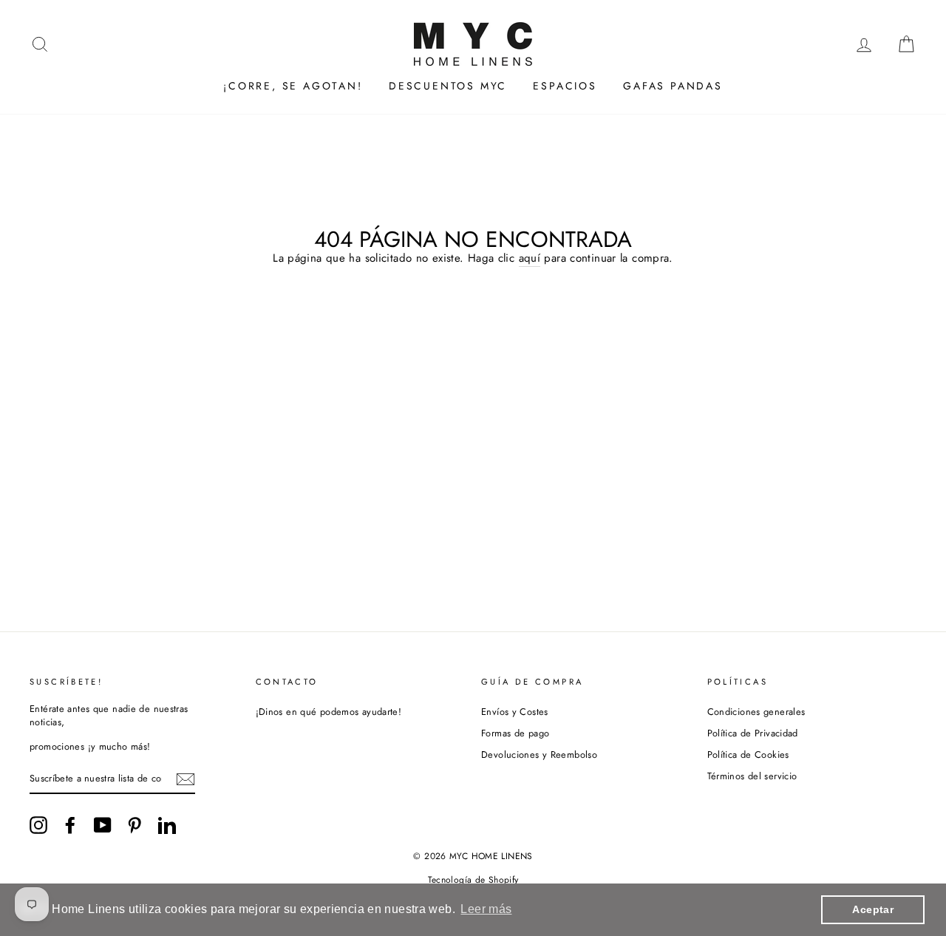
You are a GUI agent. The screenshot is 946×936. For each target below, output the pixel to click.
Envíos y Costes (514, 712)
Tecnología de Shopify (473, 879)
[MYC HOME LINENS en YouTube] (103, 825)
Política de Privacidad (752, 733)
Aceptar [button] (873, 909)
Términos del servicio (752, 776)
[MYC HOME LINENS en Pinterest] (134, 825)
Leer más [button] (485, 909)
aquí (530, 258)
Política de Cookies (748, 754)
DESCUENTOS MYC (448, 85)
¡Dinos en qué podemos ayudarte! (329, 712)
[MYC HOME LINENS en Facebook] (70, 825)
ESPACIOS (564, 85)
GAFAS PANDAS (673, 85)
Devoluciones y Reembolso (539, 754)
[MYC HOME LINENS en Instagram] (38, 825)
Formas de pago (515, 733)
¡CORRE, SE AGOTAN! (292, 85)
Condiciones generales (756, 712)
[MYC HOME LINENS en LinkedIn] (167, 825)
